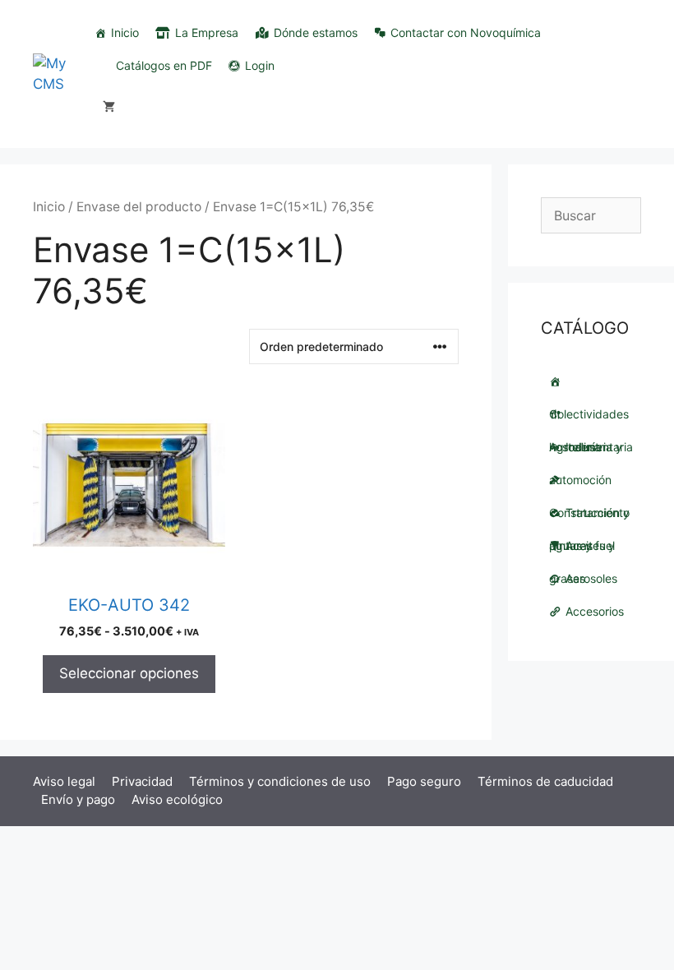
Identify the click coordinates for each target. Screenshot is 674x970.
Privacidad (142, 781)
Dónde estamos (316, 32)
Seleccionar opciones (129, 673)
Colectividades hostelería (591, 381)
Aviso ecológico (177, 799)
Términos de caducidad (545, 781)
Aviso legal (64, 781)
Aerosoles (591, 578)
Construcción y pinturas (591, 480)
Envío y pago (78, 799)
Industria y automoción (585, 452)
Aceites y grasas (582, 550)
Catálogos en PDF (164, 65)
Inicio (125, 32)
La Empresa (206, 32)
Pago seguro (424, 781)
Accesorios (595, 611)
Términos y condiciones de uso (280, 781)
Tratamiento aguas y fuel (589, 517)
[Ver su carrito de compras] (109, 107)
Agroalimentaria (591, 414)
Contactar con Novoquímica (465, 32)
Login (260, 65)
